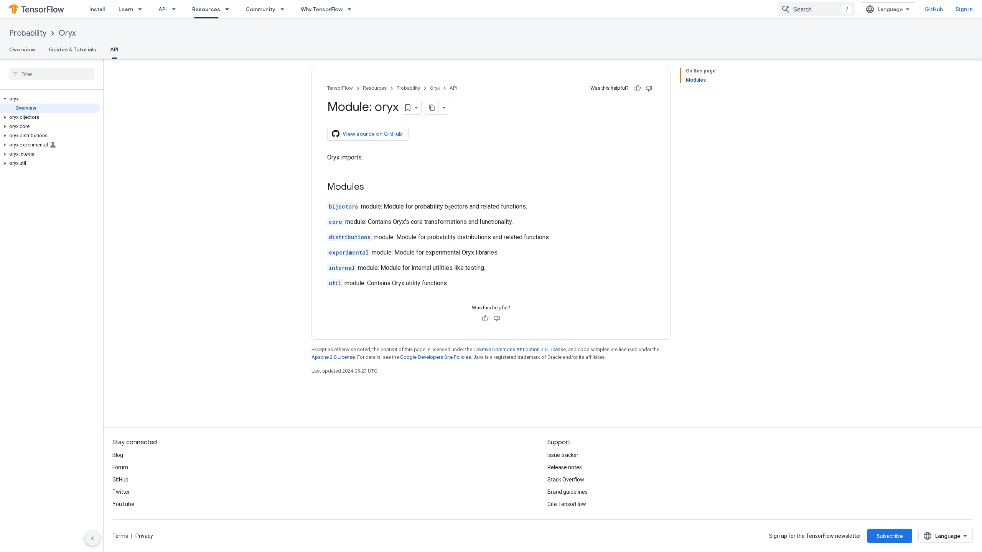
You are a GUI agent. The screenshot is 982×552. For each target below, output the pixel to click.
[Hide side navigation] (92, 538)
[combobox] (816, 9)
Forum (120, 467)
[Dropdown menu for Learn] (142, 9)
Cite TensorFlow (566, 504)
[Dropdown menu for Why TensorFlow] (352, 9)
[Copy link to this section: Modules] (371, 187)
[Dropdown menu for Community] (284, 9)
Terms (120, 536)
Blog (117, 455)
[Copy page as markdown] (432, 107)
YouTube (123, 504)
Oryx (67, 33)
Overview (22, 49)
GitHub (933, 9)
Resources (206, 9)
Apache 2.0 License (333, 357)
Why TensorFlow (322, 9)
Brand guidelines (567, 492)
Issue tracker (562, 455)
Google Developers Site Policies (435, 357)
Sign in (964, 9)
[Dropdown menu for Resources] (229, 9)
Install (97, 9)
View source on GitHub (372, 133)
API (162, 9)
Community (260, 9)
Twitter (121, 492)
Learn (126, 9)
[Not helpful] (649, 88)
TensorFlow (340, 88)
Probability (27, 33)
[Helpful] (637, 88)
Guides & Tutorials (72, 49)
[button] (50, 99)
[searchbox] (51, 74)
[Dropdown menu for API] (176, 9)
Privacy (144, 536)
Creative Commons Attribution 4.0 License (519, 349)
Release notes (564, 467)
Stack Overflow (565, 479)
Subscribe (890, 535)
